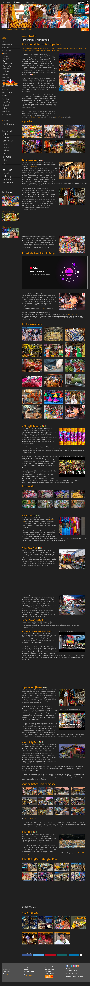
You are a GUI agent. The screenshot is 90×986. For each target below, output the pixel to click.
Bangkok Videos (6, 102)
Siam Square (6, 58)
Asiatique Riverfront (7, 66)
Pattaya (5, 160)
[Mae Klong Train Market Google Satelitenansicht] (41, 548)
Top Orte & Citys (7, 176)
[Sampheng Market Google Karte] (43, 687)
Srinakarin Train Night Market (43, 50)
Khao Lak (5, 144)
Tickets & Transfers (8, 182)
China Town (58, 117)
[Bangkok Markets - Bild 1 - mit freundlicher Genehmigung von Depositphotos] (32, 138)
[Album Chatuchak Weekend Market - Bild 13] (32, 404)
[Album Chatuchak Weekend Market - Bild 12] (74, 387)
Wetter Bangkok (6, 111)
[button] (27, 955)
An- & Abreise (6, 99)
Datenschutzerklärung (29, 971)
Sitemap (68, 968)
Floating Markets (35, 117)
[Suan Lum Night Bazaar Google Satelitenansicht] (38, 515)
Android (44, 308)
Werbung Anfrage (49, 973)
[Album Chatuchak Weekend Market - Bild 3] (74, 341)
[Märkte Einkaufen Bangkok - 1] (72, 70)
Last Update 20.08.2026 (72, 970)
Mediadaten (48, 971)
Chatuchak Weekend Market (29, 48)
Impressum (26, 969)
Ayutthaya (5, 134)
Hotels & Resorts (7, 179)
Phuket (4, 163)
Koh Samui (6, 150)
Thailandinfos (26, 2)
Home (2, 29)
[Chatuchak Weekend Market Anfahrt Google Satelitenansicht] (42, 160)
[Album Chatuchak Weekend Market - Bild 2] (53, 341)
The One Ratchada (57, 50)
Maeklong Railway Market (77, 48)
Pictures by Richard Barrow (31, 818)
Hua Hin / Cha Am (8, 140)
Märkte (30, 29)
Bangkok (16, 29)
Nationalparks (6, 105)
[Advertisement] (72, 104)
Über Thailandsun (28, 966)
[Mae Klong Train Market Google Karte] (38, 548)
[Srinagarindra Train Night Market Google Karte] (40, 742)
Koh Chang (6, 147)
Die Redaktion (27, 967)
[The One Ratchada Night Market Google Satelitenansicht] (36, 832)
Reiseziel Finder (7, 169)
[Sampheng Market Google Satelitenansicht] (46, 687)
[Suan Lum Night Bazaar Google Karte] (36, 515)
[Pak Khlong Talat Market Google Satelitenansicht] (45, 426)
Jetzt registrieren (77, 15)
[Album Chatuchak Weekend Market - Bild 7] (32, 372)
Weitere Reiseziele (7, 131)
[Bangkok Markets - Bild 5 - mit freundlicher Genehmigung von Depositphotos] (53, 153)
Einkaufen (23, 29)
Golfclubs (5, 108)
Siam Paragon (6, 56)
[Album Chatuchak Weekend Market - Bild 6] (74, 357)
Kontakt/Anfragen (49, 966)
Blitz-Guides (35, 2)
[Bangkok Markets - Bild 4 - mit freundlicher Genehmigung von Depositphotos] (32, 153)
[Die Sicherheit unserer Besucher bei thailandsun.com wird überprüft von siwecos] (28, 975)
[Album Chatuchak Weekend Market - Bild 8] (53, 372)
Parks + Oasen (6, 77)
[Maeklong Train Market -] (72, 651)
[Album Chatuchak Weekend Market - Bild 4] (32, 357)
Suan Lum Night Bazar (62, 48)
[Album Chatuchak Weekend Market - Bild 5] (53, 357)
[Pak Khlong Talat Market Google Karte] (43, 426)
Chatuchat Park (32, 166)
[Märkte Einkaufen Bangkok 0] (72, 179)
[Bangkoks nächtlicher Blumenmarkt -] (72, 476)
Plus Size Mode (6, 71)
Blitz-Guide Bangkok (7, 114)
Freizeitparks (6, 74)
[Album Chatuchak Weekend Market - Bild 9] (74, 372)
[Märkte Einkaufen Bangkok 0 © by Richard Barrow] (72, 848)
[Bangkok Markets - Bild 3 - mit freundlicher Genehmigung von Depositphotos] (74, 138)
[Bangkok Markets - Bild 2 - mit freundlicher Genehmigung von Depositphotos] (53, 138)
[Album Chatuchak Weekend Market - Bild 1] (32, 341)
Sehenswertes (6, 47)
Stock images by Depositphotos (29, 907)
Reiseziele (17, 2)
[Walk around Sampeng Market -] (72, 730)
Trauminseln (6, 173)
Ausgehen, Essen (7, 50)
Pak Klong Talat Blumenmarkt (46, 48)
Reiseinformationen (7, 44)
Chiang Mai (6, 137)
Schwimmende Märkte (8, 63)
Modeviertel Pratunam (7, 68)
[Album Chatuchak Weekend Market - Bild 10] (32, 387)
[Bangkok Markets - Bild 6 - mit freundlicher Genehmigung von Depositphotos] (74, 153)
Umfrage (47, 967)
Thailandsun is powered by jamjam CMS (74, 976)
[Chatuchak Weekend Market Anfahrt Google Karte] (39, 160)
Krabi (4, 153)
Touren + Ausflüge (7, 93)
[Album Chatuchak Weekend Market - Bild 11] (53, 387)
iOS (54, 308)
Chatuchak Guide (72, 314)
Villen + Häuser (6, 90)
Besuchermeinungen (50, 969)
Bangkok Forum (6, 121)
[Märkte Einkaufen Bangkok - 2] (72, 90)
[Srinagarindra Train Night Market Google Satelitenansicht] (42, 742)
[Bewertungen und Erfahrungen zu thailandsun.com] (9, 974)
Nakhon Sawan (7, 156)
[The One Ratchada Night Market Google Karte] (34, 832)
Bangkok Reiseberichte (8, 124)
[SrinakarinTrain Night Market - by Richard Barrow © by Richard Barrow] (72, 758)
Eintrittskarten (6, 96)
